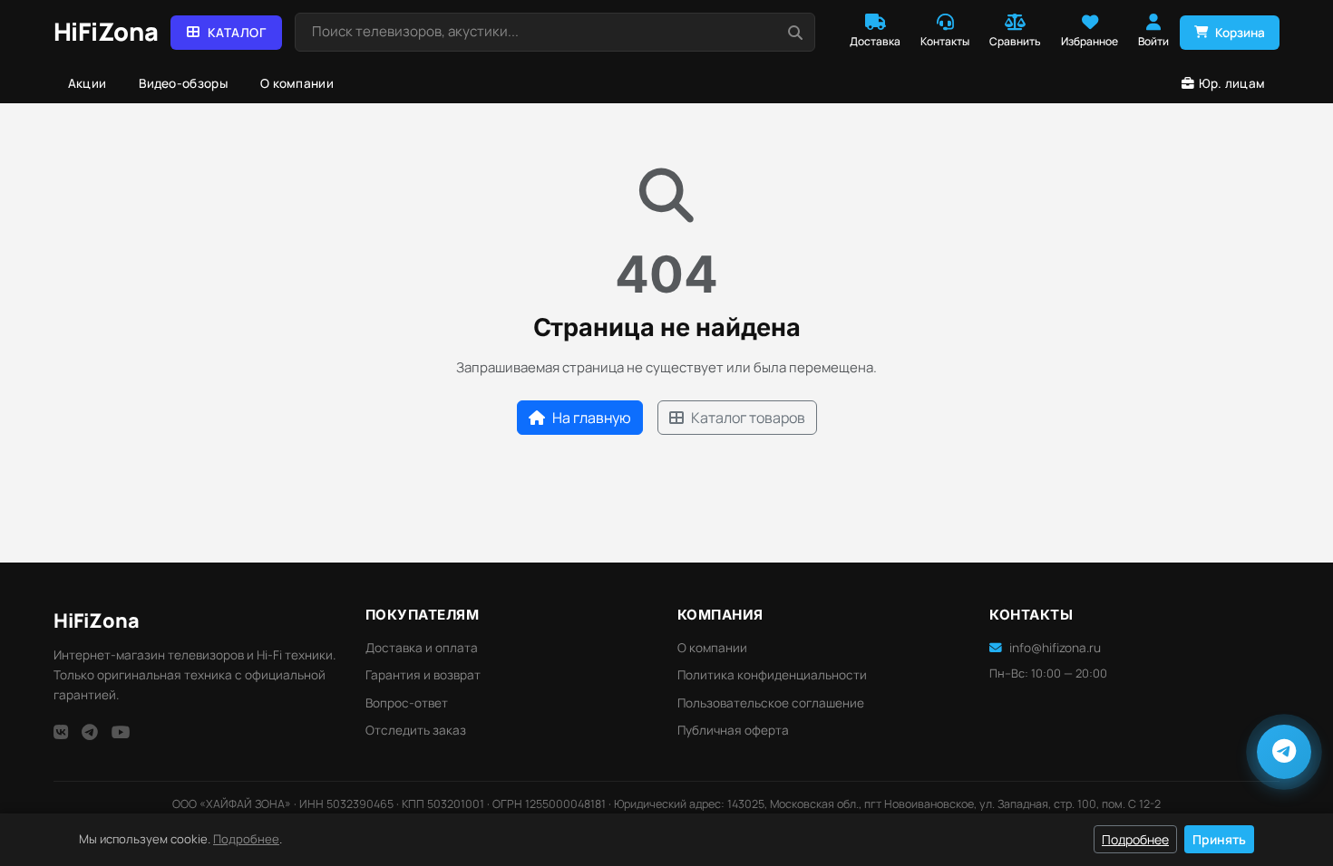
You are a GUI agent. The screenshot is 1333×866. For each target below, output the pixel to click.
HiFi (97, 620)
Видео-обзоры (183, 83)
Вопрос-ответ (406, 703)
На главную (591, 418)
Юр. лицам (1232, 83)
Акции (87, 83)
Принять (1219, 839)
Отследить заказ (415, 730)
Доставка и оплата (421, 648)
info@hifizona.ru (1055, 648)
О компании (297, 83)
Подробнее (246, 839)
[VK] (61, 732)
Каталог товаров (748, 418)
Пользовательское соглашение (770, 703)
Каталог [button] (237, 32)
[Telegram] (90, 732)
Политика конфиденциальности (772, 675)
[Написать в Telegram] (1284, 752)
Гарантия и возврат (423, 675)
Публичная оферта (733, 730)
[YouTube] (121, 732)
